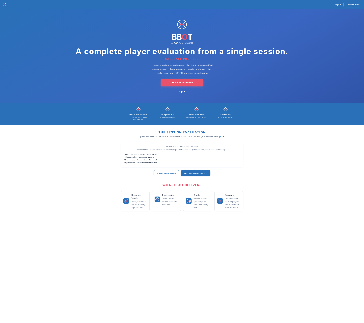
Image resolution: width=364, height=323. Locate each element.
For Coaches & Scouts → (195, 173)
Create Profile (353, 4)
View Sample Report (166, 173)
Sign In (338, 4)
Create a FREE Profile (181, 82)
